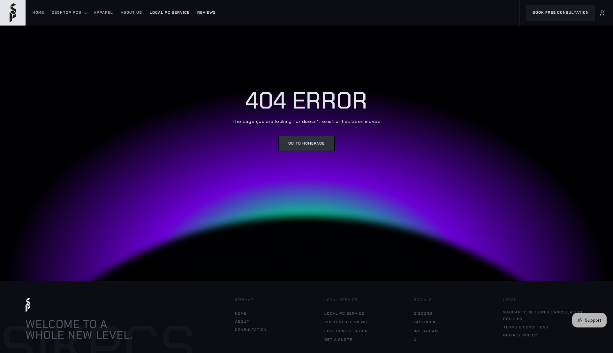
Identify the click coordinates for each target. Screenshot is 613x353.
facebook (425, 322)
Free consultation (346, 331)
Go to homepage (306, 143)
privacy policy (520, 335)
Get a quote (338, 339)
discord (423, 313)
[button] (69, 12)
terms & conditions (526, 327)
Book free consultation (561, 12)
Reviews (206, 12)
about (242, 321)
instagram (426, 331)
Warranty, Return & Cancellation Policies (542, 316)
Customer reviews (345, 322)
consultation (251, 329)
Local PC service (170, 12)
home (240, 313)
